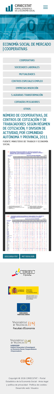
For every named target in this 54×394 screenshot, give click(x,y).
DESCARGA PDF (11, 256)
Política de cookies (38, 385)
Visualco (34, 388)
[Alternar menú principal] (44, 7)
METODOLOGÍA (28, 256)
